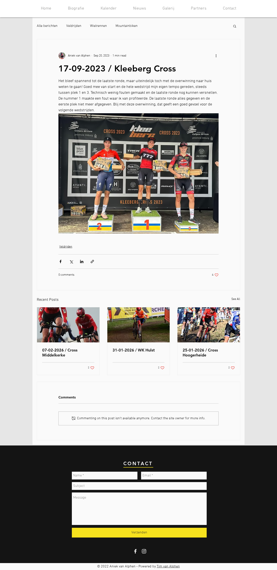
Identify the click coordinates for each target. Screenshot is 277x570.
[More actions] (216, 55)
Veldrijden (73, 26)
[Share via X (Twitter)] (71, 261)
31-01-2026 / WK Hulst (134, 350)
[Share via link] (92, 261)
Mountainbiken (127, 26)
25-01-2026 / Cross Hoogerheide (200, 353)
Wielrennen (98, 26)
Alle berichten (47, 26)
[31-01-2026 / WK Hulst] (138, 324)
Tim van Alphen (168, 566)
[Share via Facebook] (60, 261)
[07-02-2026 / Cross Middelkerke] (68, 324)
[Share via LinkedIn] (82, 261)
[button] (235, 26)
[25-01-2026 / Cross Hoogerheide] (208, 324)
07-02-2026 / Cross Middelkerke (59, 353)
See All (235, 299)
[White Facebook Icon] (135, 551)
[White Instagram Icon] (144, 551)
